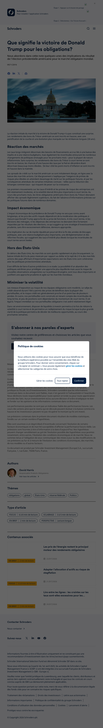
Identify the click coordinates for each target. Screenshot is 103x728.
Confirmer (79, 380)
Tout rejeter (62, 380)
